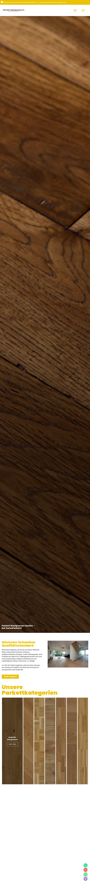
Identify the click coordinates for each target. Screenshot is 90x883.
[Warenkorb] (83, 10)
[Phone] (85, 865)
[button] (12, 741)
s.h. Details (31, 661)
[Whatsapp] (85, 874)
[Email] (85, 870)
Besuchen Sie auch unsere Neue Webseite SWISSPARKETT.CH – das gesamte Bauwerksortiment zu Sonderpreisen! (35, 2)
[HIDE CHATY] (85, 879)
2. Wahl (21, 656)
